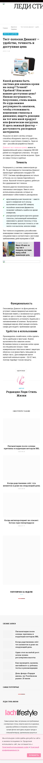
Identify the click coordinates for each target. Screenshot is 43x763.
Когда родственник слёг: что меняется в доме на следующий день (21, 484)
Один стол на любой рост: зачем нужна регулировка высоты (27, 655)
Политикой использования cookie (15, 747)
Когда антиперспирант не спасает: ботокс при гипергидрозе (21, 521)
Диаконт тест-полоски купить (15, 147)
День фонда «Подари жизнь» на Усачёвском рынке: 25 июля (26, 676)
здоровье (21, 371)
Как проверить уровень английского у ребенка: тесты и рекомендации (26, 665)
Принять (34, 755)
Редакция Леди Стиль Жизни (21, 393)
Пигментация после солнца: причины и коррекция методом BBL (21, 447)
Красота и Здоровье (11, 34)
